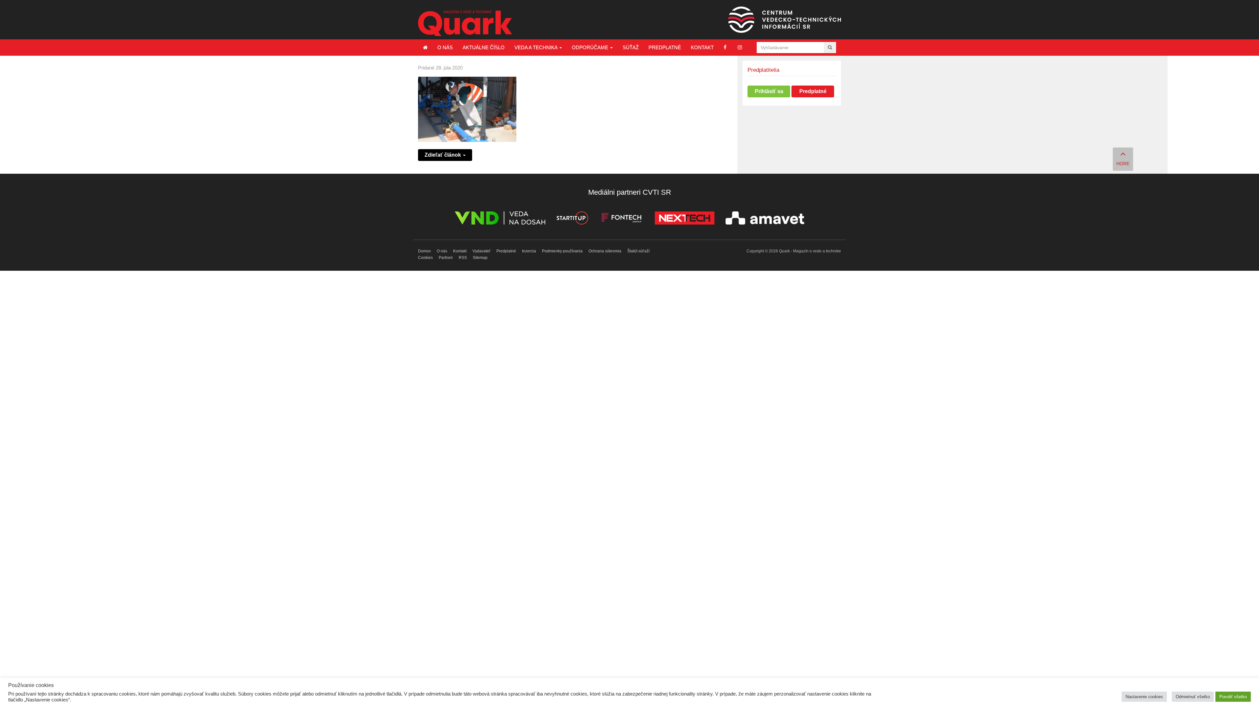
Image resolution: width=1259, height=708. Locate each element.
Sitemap (480, 257)
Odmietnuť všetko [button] (1193, 696)
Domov (424, 251)
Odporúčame (591, 47)
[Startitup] (572, 219)
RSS (463, 257)
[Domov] (425, 47)
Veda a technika (536, 47)
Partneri (446, 257)
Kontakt (702, 47)
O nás (445, 47)
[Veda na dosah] (500, 219)
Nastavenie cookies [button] (1144, 696)
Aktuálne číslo (484, 47)
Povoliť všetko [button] (1233, 696)
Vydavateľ (481, 251)
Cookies (425, 257)
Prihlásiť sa (769, 91)
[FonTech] (621, 219)
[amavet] (765, 219)
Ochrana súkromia (605, 251)
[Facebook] (725, 47)
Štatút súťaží (638, 251)
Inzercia (529, 251)
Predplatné (665, 47)
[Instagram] (740, 47)
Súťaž (631, 47)
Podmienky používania (562, 251)
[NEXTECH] (684, 219)
